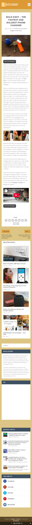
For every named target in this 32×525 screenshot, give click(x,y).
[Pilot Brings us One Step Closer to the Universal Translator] (16, 275)
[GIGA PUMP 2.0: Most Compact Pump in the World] (5, 451)
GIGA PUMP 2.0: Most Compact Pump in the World (17, 450)
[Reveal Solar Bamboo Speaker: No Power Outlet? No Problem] (5, 467)
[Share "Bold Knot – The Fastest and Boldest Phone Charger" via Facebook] (6, 220)
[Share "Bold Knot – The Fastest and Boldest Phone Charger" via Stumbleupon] (25, 220)
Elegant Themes (15, 519)
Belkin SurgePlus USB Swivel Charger (14, 263)
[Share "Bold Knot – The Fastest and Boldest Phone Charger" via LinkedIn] (19, 220)
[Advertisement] (16, 402)
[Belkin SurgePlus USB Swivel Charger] (16, 253)
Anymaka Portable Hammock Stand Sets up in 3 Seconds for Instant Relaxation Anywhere (18, 442)
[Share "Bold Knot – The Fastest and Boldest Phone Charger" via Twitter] (9, 220)
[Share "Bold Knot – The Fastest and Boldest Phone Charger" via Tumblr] (12, 220)
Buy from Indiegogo (10, 61)
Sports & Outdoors (12, 445)
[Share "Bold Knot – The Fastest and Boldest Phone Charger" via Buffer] (22, 220)
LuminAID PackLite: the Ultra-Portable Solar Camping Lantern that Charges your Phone (17, 458)
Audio (9, 469)
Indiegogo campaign (17, 182)
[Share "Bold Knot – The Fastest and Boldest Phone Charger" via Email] (14, 223)
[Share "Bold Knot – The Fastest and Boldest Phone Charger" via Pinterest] (16, 220)
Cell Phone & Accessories (20, 28)
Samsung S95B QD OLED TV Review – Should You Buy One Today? (18, 434)
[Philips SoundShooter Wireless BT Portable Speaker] (16, 299)
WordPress (16, 521)
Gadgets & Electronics (16, 30)
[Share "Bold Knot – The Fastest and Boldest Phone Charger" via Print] (17, 223)
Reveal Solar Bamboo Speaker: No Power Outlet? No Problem (18, 466)
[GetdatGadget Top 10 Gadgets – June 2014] (16, 322)
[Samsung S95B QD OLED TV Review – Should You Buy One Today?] (5, 435)
